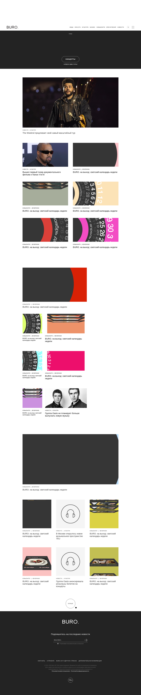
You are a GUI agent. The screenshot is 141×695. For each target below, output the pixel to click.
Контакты (41, 661)
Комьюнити (101, 27)
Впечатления (111, 27)
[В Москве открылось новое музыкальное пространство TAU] (70, 514)
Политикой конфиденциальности (80, 671)
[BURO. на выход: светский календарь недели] (55, 285)
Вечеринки (85, 169)
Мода (71, 27)
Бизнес (92, 27)
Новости (121, 27)
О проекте (50, 661)
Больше (70, 603)
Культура (85, 27)
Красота (78, 27)
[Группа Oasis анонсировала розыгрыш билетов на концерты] (70, 561)
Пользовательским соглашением (61, 671)
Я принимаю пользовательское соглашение (72, 643)
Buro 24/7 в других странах (66, 661)
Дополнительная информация (90, 661)
